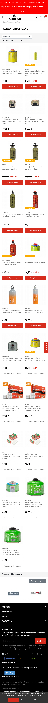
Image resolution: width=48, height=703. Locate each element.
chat (9, 673)
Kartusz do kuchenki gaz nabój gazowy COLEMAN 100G (11, 504)
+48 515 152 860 (12, 668)
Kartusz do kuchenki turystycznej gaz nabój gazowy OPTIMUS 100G (11, 552)
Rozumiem (13, 700)
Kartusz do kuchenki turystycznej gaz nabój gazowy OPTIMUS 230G (34, 504)
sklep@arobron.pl (30, 668)
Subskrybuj (41, 641)
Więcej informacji (26, 700)
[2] (5, 78)
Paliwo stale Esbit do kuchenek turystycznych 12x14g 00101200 (11, 408)
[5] (10, 78)
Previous (3, 594)
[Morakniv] (22, 593)
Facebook (10, 658)
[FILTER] (46, 351)
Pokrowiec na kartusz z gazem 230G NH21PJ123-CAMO (35, 121)
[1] (3, 78)
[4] (8, 78)
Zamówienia (7, 621)
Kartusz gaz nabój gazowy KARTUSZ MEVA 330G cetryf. (35, 73)
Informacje (7, 611)
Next (45, 594)
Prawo (4, 616)
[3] (6, 78)
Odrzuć (36, 700)
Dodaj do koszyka (12, 86)
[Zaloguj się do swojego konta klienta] (41, 17)
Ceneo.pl (22, 658)
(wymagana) (25, 654)
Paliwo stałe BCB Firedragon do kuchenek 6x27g (11, 456)
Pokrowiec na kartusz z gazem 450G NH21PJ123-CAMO (12, 121)
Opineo (32, 658)
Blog (40, 658)
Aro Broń (6, 607)
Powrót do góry (38, 581)
